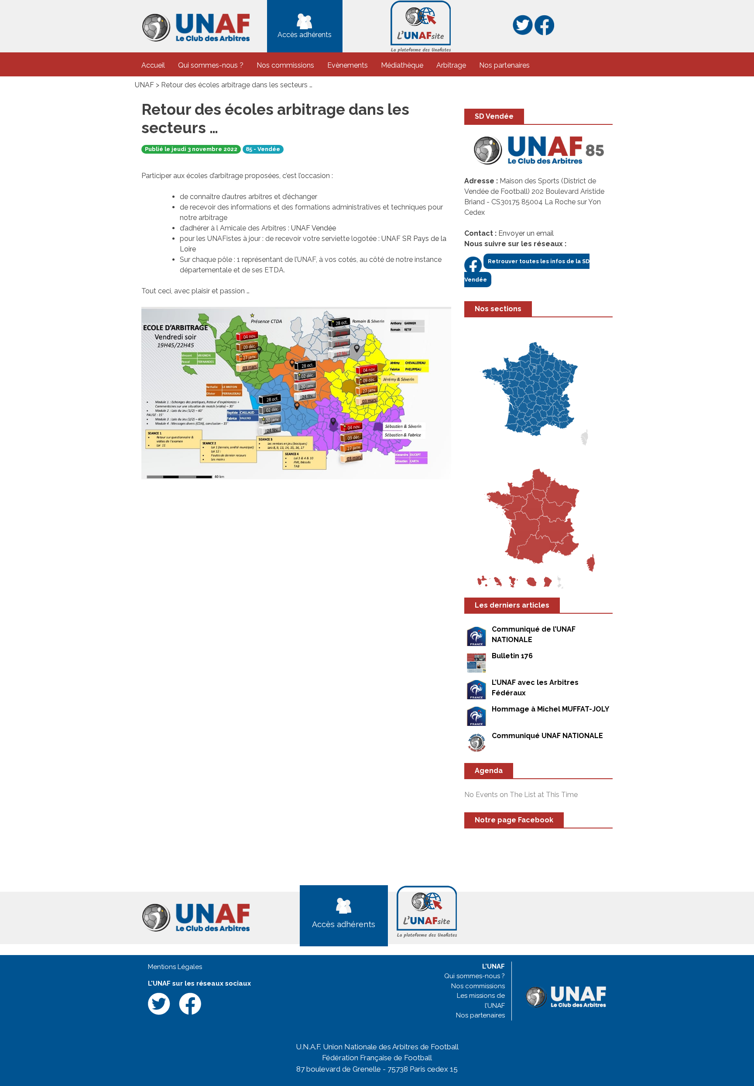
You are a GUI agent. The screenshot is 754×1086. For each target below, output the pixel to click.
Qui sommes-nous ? (210, 65)
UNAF (144, 85)
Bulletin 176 (512, 656)
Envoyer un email (526, 233)
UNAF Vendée (313, 228)
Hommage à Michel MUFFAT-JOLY (550, 709)
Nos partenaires (504, 65)
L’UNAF (493, 966)
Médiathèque (402, 65)
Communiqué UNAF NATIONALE (547, 736)
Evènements (347, 65)
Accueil (153, 65)
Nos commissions (285, 65)
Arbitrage (451, 65)
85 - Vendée (263, 149)
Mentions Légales (175, 967)
